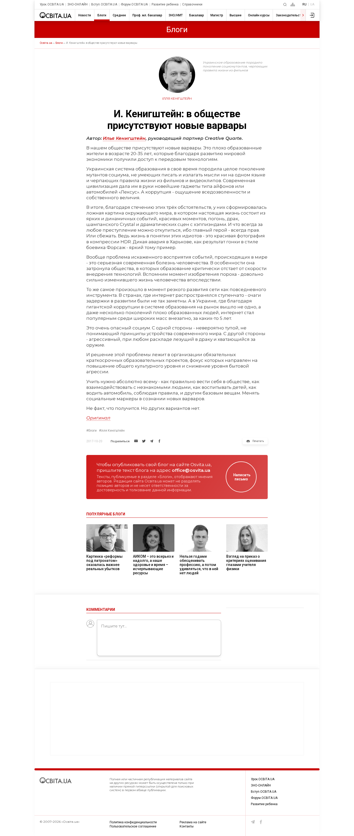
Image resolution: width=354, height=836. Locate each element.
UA (312, 4)
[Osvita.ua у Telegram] (253, 822)
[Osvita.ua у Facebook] (261, 822)
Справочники (192, 4)
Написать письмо (241, 477)
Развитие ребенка (165, 4)
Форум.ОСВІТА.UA (134, 4)
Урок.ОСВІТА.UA (52, 4)
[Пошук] (285, 4)
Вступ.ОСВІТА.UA (104, 4)
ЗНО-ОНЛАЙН (77, 4)
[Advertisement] (177, 718)
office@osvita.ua (191, 470)
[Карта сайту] (293, 4)
